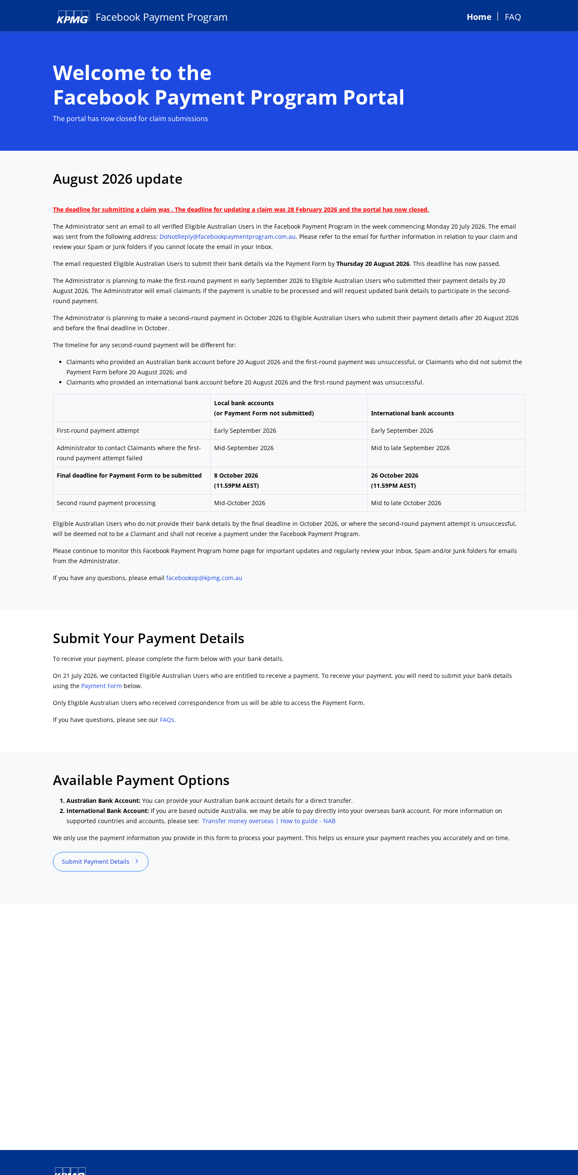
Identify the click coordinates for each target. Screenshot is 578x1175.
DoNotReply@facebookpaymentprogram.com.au (228, 236)
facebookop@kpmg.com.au (204, 578)
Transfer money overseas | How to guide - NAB (269, 821)
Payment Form (101, 686)
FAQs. (168, 720)
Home (479, 16)
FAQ (513, 16)
